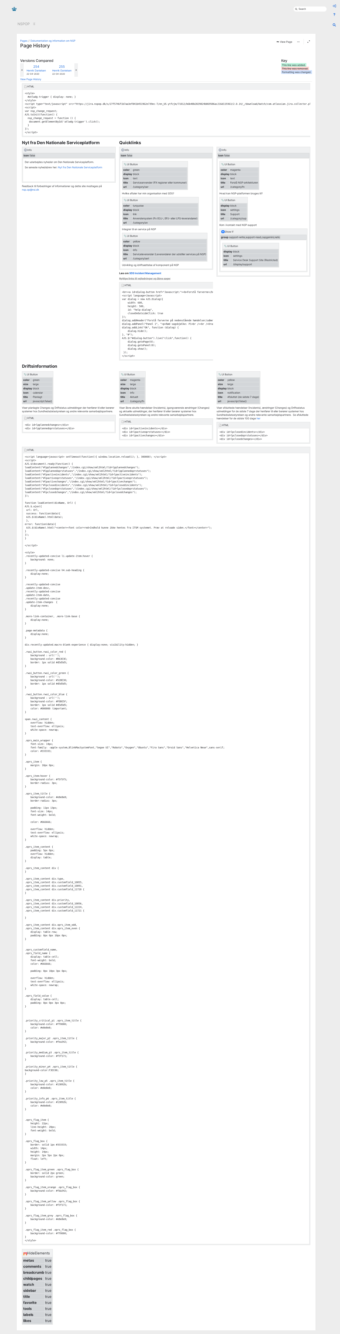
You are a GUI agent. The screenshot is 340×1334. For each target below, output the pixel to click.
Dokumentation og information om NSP (52, 40)
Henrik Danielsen (36, 70)
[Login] (334, 6)
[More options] (298, 42)
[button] (284, 42)
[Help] (334, 14)
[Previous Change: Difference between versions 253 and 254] (22, 70)
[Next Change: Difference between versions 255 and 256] (76, 70)
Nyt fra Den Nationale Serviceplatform (80, 167)
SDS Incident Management (145, 273)
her (258, 418)
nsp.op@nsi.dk (30, 189)
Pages (23, 40)
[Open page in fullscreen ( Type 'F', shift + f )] (308, 41)
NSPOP (24, 24)
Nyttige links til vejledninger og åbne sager (145, 278)
